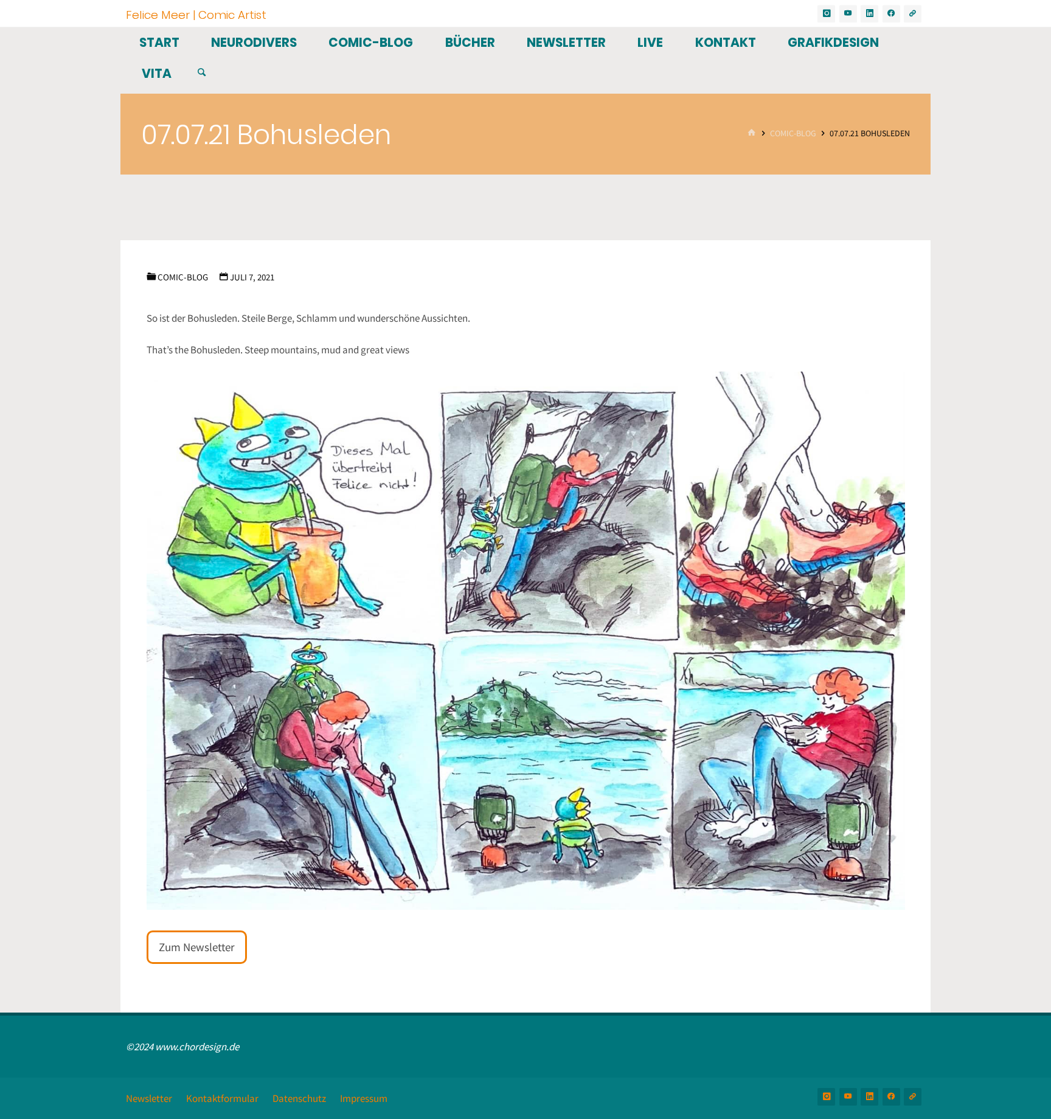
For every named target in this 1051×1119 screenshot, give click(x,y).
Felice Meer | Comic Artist (196, 14)
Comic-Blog (793, 133)
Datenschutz (299, 1098)
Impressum (363, 1098)
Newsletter (149, 1098)
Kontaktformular (222, 1098)
